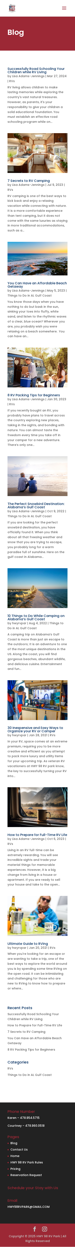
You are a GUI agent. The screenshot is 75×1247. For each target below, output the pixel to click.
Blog (13, 1143)
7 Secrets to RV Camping (29, 180)
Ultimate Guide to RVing (28, 943)
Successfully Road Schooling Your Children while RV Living (36, 70)
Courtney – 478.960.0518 (26, 1126)
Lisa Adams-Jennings (28, 76)
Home (14, 1156)
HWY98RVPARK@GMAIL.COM (29, 1207)
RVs (12, 81)
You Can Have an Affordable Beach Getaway (37, 285)
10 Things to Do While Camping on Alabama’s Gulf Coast (36, 617)
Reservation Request (26, 1175)
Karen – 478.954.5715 (24, 1118)
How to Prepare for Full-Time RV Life (37, 834)
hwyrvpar (19, 623)
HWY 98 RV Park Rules (26, 1162)
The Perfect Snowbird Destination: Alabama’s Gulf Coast (36, 505)
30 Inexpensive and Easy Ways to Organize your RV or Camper (35, 729)
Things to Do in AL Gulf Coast (30, 295)
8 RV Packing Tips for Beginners (34, 395)
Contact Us (19, 1149)
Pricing (15, 1169)
